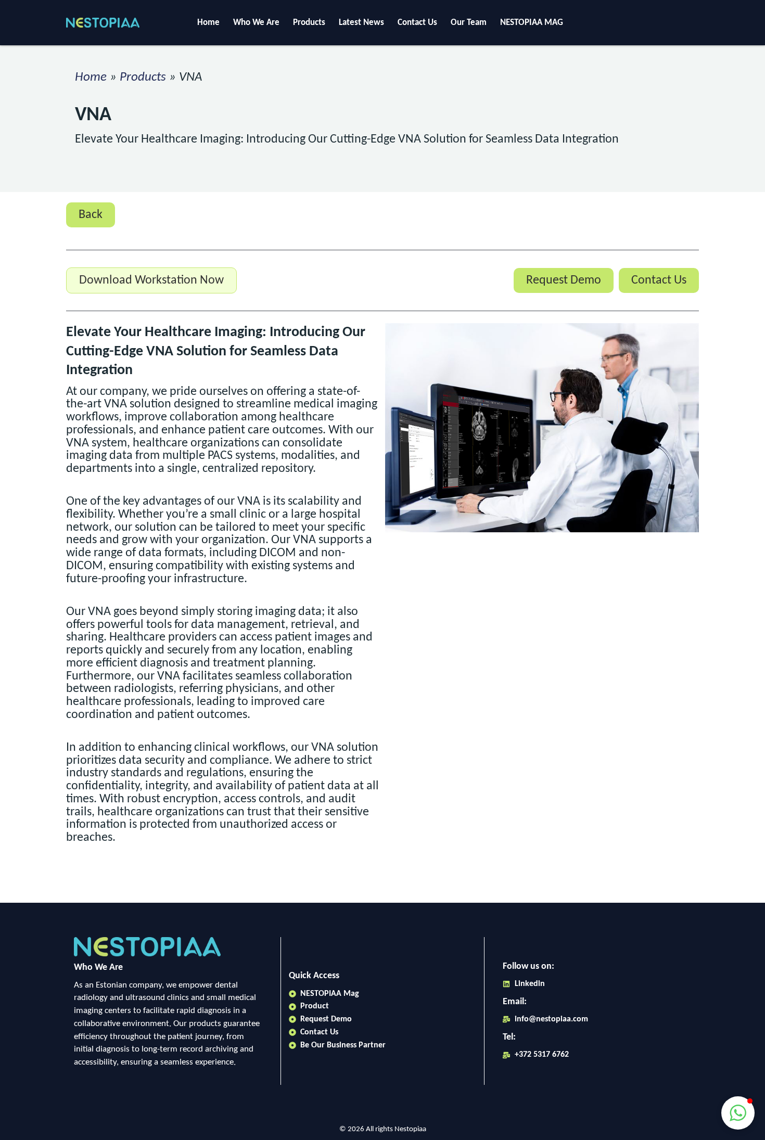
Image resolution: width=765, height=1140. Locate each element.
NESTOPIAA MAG (531, 22)
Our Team (469, 22)
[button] (738, 1113)
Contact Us (417, 22)
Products (309, 22)
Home (208, 22)
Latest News (361, 22)
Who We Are (256, 22)
